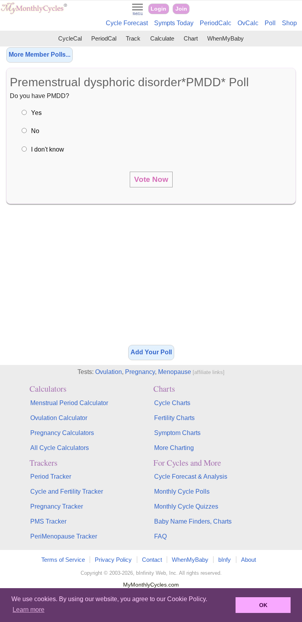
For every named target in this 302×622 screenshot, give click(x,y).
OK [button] (263, 605)
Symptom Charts (177, 432)
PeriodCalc (215, 23)
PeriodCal (103, 38)
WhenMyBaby (225, 38)
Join (181, 9)
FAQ (160, 536)
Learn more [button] (28, 609)
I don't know (47, 149)
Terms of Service (63, 559)
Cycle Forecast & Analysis (190, 476)
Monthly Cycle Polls (182, 491)
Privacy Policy (113, 559)
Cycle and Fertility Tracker (66, 491)
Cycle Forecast (127, 23)
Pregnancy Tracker (56, 506)
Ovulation (108, 371)
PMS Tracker (48, 521)
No (35, 131)
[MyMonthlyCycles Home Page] (34, 12)
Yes (36, 112)
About (248, 559)
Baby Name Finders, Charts (193, 521)
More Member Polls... (39, 54)
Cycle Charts (172, 403)
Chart (191, 38)
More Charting (174, 447)
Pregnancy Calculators (62, 432)
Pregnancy (140, 371)
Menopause (174, 371)
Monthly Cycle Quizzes (186, 506)
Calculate (162, 38)
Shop (289, 23)
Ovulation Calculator (58, 418)
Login (158, 9)
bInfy (224, 559)
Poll (270, 23)
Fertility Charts (174, 418)
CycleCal (70, 38)
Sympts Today (173, 23)
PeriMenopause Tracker (63, 536)
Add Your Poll (151, 352)
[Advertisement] (151, 277)
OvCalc (248, 23)
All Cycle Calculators (59, 447)
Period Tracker (50, 476)
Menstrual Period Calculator (69, 403)
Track (133, 38)
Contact (152, 559)
